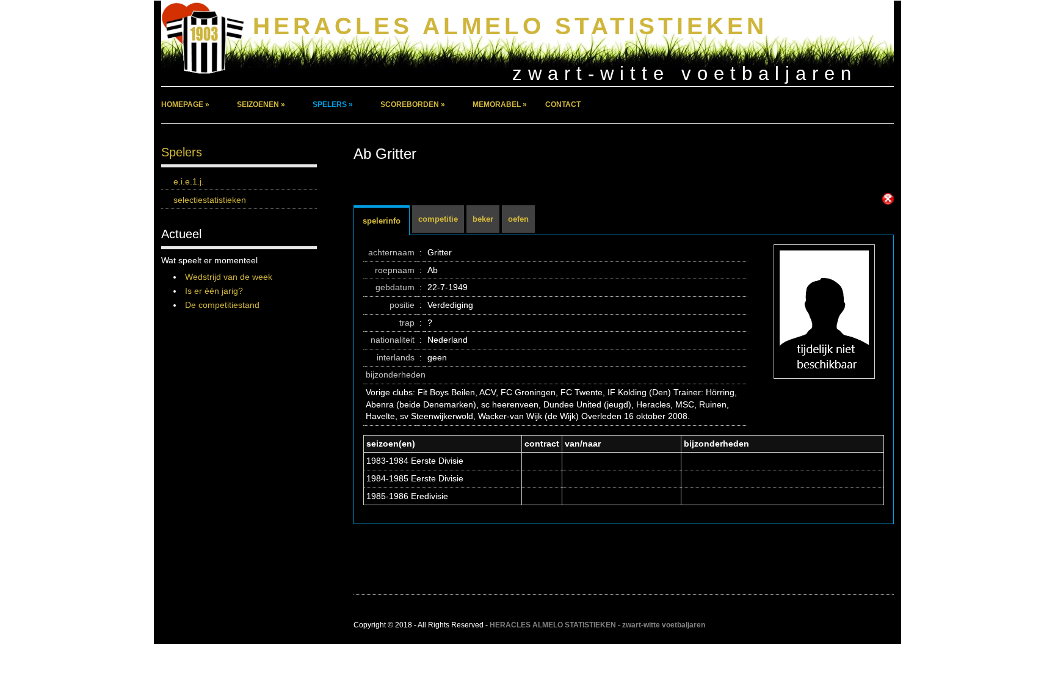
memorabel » (500, 104)
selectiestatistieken (209, 200)
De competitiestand (222, 305)
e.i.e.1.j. (188, 181)
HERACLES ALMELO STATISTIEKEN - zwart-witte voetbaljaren (597, 625)
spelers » (333, 104)
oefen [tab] (518, 219)
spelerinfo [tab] (382, 220)
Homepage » (185, 104)
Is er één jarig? (214, 291)
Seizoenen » (261, 104)
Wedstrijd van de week (228, 277)
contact (563, 104)
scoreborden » (412, 104)
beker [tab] (483, 219)
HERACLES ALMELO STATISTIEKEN (510, 26)
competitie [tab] (438, 219)
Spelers (181, 152)
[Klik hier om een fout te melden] (888, 199)
